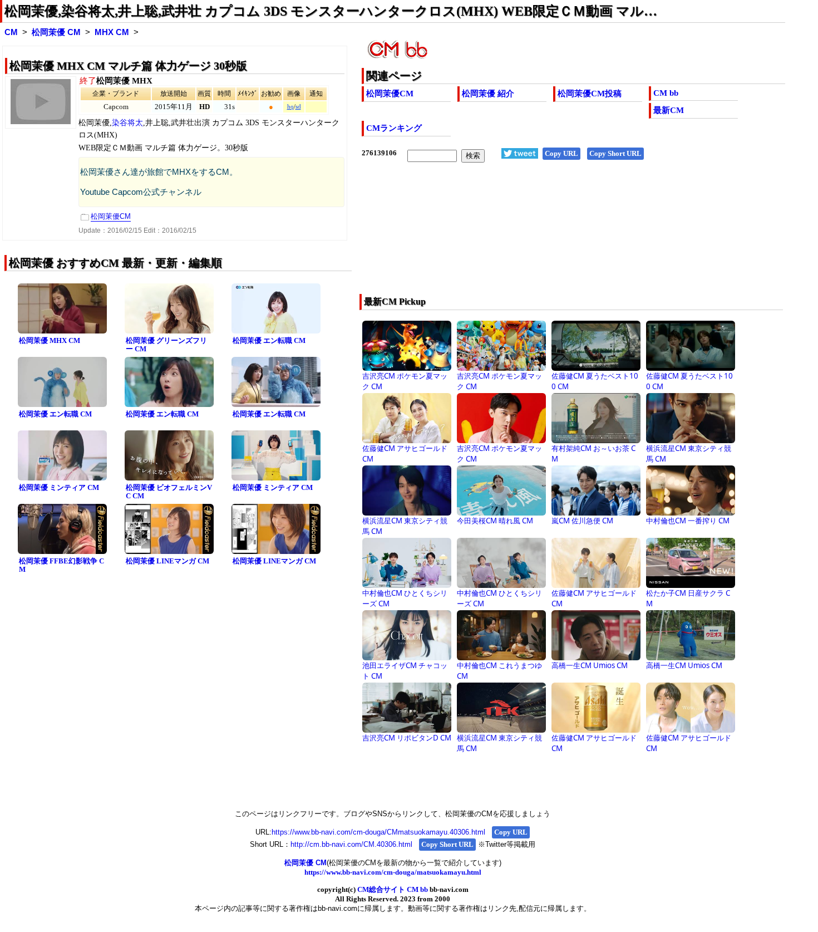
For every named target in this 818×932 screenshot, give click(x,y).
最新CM (668, 110)
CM (11, 32)
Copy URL (561, 153)
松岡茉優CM (389, 93)
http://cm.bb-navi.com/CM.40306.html (351, 844)
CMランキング (394, 128)
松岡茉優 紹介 (488, 93)
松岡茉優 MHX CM (49, 340)
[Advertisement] (531, 235)
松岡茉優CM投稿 (590, 93)
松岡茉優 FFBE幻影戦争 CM (61, 565)
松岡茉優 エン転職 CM (269, 340)
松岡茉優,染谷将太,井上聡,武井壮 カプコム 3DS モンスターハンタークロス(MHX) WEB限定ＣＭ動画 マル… (330, 11)
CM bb (665, 93)
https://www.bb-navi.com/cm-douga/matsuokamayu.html (392, 872)
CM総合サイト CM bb (392, 889)
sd (298, 107)
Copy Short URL (615, 153)
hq (290, 107)
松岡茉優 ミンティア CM (59, 487)
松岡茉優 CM (56, 32)
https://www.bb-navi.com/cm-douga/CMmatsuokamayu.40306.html (378, 832)
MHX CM (112, 32)
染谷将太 (127, 123)
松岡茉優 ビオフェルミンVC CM (169, 491)
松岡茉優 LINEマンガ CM (167, 561)
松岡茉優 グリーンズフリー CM (166, 344)
